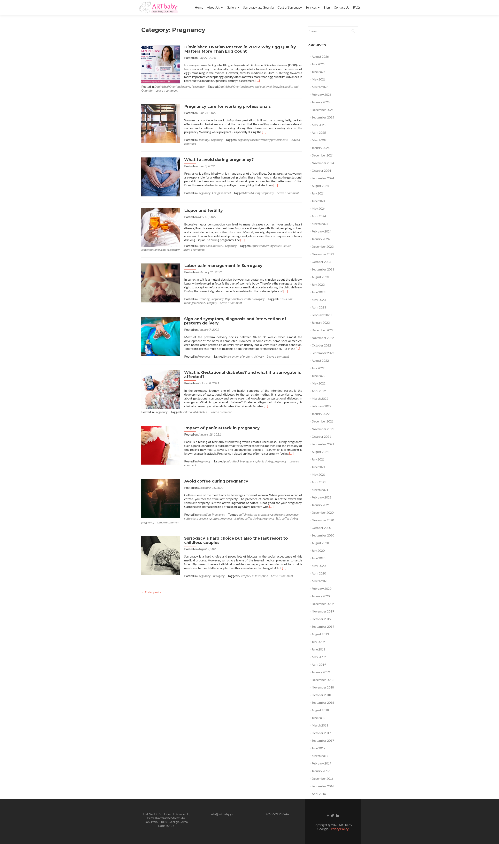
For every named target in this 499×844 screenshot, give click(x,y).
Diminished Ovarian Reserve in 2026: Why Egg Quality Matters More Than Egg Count (240, 49)
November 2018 (323, 687)
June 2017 (318, 748)
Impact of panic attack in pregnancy (222, 428)
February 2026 (321, 94)
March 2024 (320, 223)
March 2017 (320, 755)
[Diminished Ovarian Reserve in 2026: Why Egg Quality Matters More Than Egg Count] (160, 64)
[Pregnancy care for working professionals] (160, 123)
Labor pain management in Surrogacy (223, 265)
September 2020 (323, 535)
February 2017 (321, 763)
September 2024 (323, 178)
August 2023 (320, 277)
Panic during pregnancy (272, 461)
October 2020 (321, 527)
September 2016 (323, 786)
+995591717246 (277, 814)
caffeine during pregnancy (255, 514)
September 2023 (323, 269)
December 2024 (323, 155)
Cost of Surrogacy (290, 7)
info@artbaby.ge (222, 814)
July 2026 (318, 64)
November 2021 (323, 429)
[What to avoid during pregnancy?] (160, 176)
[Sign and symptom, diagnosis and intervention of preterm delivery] (160, 336)
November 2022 (323, 337)
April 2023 (319, 307)
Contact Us (341, 7)
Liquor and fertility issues (265, 245)
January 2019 (321, 672)
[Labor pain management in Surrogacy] (160, 282)
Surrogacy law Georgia (258, 7)
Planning (202, 139)
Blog (327, 7)
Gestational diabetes (194, 412)
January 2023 (321, 322)
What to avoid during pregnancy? (219, 159)
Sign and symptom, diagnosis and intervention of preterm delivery (235, 320)
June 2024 (318, 201)
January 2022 (321, 413)
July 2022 (318, 368)
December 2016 (323, 778)
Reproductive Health (238, 299)
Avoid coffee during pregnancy (216, 481)
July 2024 (318, 193)
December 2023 (323, 246)
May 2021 (319, 474)
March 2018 (320, 725)
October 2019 (321, 619)
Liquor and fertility (203, 210)
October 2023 (321, 261)
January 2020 (321, 596)
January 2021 (321, 505)
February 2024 (321, 231)
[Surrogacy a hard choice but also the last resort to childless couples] (160, 555)
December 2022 (323, 330)
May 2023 (319, 299)
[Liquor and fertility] (160, 227)
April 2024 (319, 216)
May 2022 (319, 383)
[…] (258, 80)
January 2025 (321, 147)
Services (311, 7)
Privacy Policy (339, 829)
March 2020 (320, 581)
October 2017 (321, 733)
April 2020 (319, 573)
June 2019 (318, 649)
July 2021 (318, 459)
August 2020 (320, 543)
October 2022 (321, 345)
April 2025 (319, 132)
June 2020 (318, 558)
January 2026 (321, 102)
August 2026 (320, 56)
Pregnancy (198, 86)
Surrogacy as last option (253, 576)
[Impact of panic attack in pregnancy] (160, 445)
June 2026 (318, 71)
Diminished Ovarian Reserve (172, 86)
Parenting (203, 299)
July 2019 (318, 641)
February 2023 (321, 315)
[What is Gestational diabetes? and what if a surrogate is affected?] (160, 389)
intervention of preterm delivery (244, 356)
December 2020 (323, 512)
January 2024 (321, 239)
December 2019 (323, 603)
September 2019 (323, 626)
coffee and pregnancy (285, 514)
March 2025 (320, 140)
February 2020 (321, 588)
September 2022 (323, 353)
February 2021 (321, 497)
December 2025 (323, 109)
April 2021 (319, 482)
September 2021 (323, 444)
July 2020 (318, 550)
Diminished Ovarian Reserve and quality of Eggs (248, 86)
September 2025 (323, 117)
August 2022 (320, 360)
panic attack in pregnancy (240, 461)
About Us (213, 7)
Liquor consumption (209, 245)
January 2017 (321, 771)
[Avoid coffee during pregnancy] (160, 498)
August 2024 (320, 185)
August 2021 (320, 451)
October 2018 (321, 695)
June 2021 (318, 467)
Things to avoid (221, 193)
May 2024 (319, 208)
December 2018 (323, 679)
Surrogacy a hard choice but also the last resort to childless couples (236, 540)
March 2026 (320, 87)
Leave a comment (167, 90)
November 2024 (323, 163)
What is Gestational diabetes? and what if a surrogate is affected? (242, 374)
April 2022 (319, 391)
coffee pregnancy (222, 518)
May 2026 (319, 79)
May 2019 (319, 657)
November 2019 (323, 611)
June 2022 (318, 375)
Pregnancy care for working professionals (227, 106)
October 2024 (321, 170)
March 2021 (320, 489)
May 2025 (319, 125)
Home (199, 7)
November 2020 (323, 520)
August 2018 (320, 710)
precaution (204, 514)
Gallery (231, 7)
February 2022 (321, 406)
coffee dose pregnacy (197, 518)
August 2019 (320, 634)
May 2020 (319, 565)
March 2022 (320, 398)
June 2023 (318, 292)
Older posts (151, 592)
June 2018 (318, 717)
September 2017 (323, 740)
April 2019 (319, 664)
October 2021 (321, 436)
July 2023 (318, 284)
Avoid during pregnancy (259, 193)
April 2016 (319, 793)
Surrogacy (258, 299)
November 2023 (323, 254)
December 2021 (323, 421)
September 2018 (323, 702)
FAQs (357, 7)
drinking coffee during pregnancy (254, 518)
